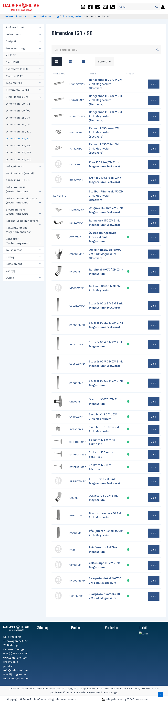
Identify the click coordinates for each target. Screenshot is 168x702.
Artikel (93, 73)
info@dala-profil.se (15, 670)
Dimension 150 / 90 (18, 138)
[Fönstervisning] (70, 61)
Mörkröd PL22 (14, 76)
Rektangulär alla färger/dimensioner (18, 229)
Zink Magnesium (72, 16)
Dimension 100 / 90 (18, 110)
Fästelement (14, 263)
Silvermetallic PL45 (18, 89)
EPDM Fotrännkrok (18, 180)
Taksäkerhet (14, 249)
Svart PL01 (12, 62)
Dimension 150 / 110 (18, 152)
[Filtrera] (157, 49)
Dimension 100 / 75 (18, 103)
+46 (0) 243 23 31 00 (15, 653)
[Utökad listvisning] (83, 61)
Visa (153, 84)
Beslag (10, 257)
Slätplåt (11, 41)
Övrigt (10, 277)
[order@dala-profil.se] (97, 6)
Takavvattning (49, 16)
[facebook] (90, 6)
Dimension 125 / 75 (18, 117)
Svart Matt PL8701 (17, 68)
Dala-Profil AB (13, 16)
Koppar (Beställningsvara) (22, 220)
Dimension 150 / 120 (18, 159)
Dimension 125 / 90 (18, 124)
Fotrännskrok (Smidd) (20, 173)
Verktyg (10, 270)
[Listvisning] (57, 61)
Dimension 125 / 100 (18, 131)
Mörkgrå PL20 (14, 166)
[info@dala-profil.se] (105, 6)
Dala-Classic (14, 34)
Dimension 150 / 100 (18, 145)
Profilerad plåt (15, 27)
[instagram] (83, 6)
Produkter (31, 16)
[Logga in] (162, 6)
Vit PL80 (11, 55)
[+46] (112, 6)
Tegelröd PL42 (14, 82)
